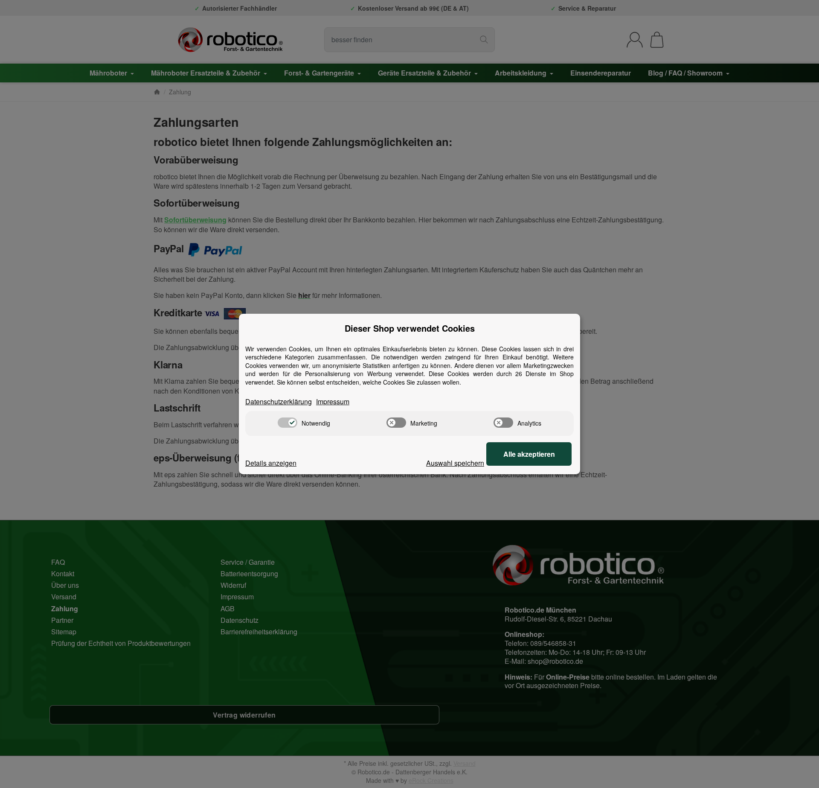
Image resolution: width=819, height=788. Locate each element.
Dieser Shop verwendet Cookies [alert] (410, 328)
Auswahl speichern (455, 463)
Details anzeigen (270, 463)
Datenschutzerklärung (278, 401)
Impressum (332, 401)
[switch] (287, 422)
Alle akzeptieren (529, 454)
